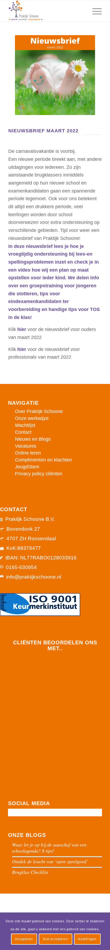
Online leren (28, 453)
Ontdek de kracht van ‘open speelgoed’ (50, 861)
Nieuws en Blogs (33, 439)
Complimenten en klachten (43, 459)
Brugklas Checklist (30, 872)
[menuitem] (81, 11)
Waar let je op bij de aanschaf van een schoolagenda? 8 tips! (49, 847)
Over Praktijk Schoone (39, 411)
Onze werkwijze (32, 418)
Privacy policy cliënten (38, 473)
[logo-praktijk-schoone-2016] (45, 11)
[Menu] (94, 11)
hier (21, 329)
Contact (23, 432)
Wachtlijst (25, 425)
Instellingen (87, 939)
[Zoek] (81, 11)
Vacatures (25, 446)
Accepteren (24, 939)
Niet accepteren (55, 939)
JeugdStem (27, 466)
